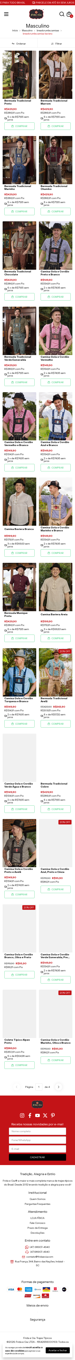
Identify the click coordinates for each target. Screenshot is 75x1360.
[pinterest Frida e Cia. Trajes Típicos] (53, 1115)
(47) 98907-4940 (40, 1247)
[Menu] (7, 14)
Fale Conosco (37, 1223)
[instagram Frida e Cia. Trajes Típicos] (22, 1115)
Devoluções (37, 1232)
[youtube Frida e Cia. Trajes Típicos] (37, 1115)
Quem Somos (37, 1199)
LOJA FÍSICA (37, 1218)
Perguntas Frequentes (37, 1204)
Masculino (27, 30)
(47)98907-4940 (40, 1252)
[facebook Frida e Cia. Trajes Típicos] (30, 1115)
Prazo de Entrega (38, 1227)
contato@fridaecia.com (39, 1256)
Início (15, 30)
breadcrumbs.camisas (48, 30)
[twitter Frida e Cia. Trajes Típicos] (45, 1115)
